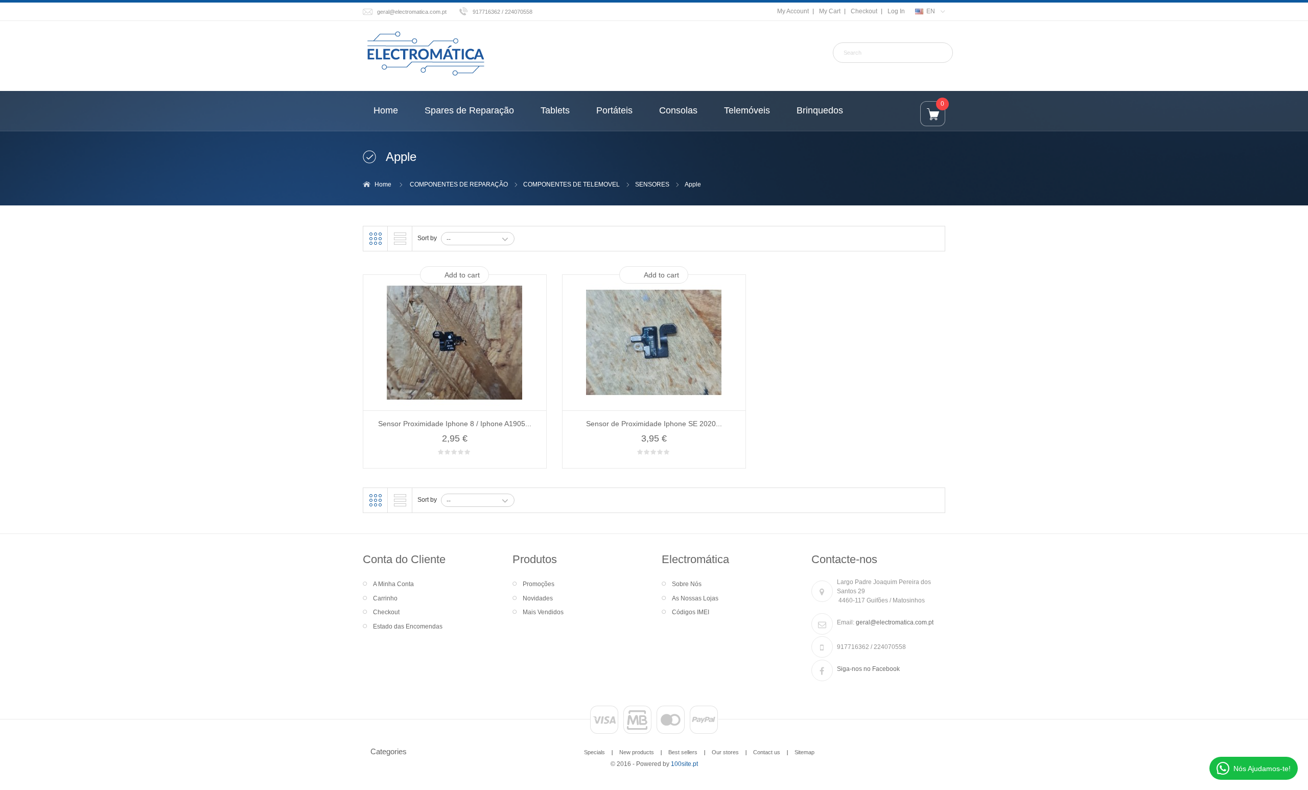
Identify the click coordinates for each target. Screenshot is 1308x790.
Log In (896, 11)
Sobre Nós (687, 584)
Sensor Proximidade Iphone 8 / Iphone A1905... (454, 424)
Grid (375, 239)
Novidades (538, 598)
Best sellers (682, 752)
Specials (594, 752)
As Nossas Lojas (695, 598)
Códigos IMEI (690, 612)
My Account (793, 11)
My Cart (829, 11)
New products (636, 752)
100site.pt (684, 764)
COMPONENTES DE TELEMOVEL (571, 184)
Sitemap (804, 752)
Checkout (864, 11)
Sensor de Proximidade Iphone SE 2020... (654, 424)
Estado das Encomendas (407, 626)
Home (383, 184)
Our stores (725, 752)
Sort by (427, 238)
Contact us (766, 752)
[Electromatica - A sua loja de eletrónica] (425, 54)
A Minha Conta (393, 584)
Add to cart (462, 275)
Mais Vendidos (543, 612)
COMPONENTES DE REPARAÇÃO (459, 184)
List (400, 239)
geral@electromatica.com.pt (412, 12)
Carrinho (385, 598)
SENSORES (652, 184)
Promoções (538, 584)
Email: (845, 622)
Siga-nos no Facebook (868, 668)
